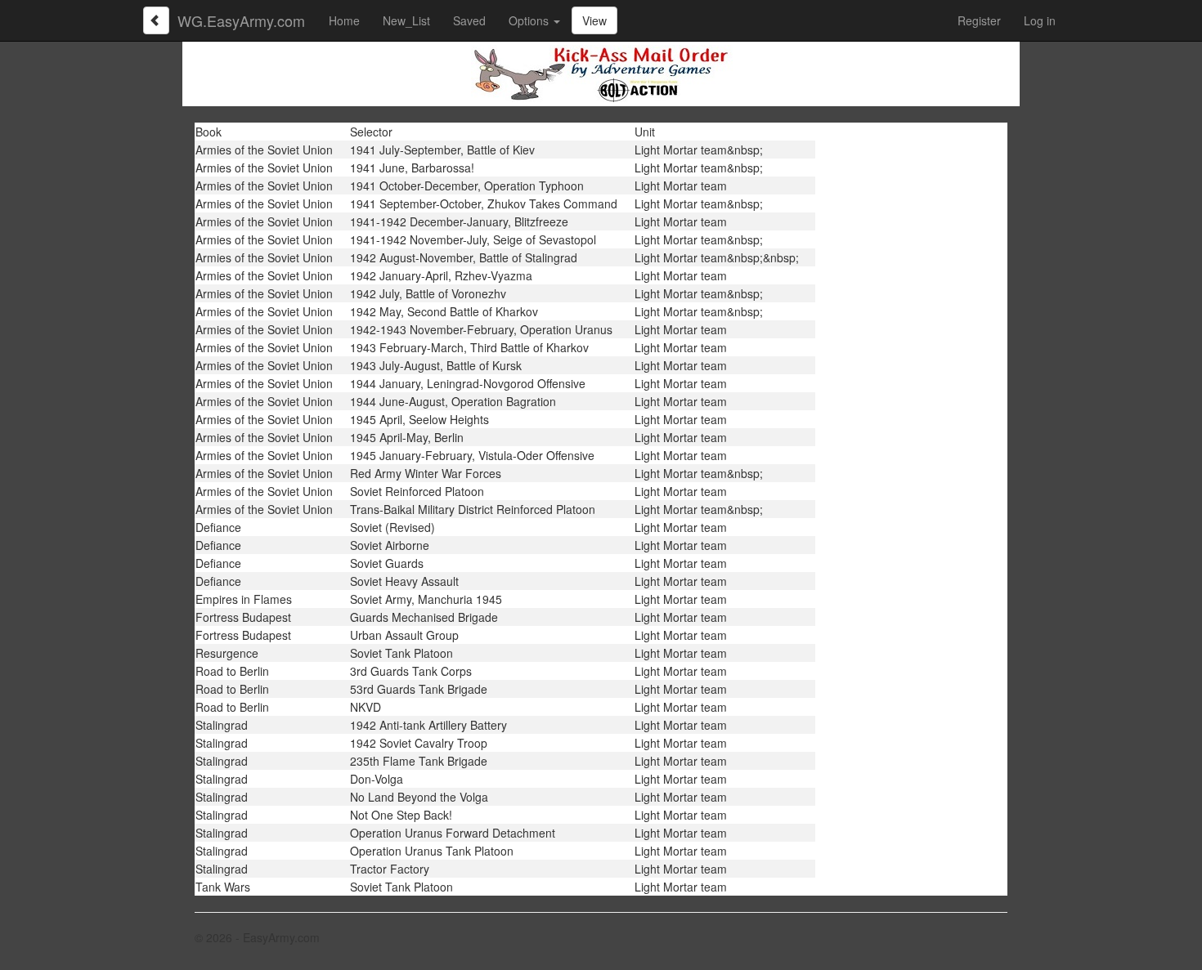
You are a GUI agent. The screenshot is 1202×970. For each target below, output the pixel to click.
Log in (1040, 20)
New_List (406, 20)
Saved (469, 20)
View (594, 20)
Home (344, 20)
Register (979, 20)
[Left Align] (156, 20)
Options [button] (530, 20)
